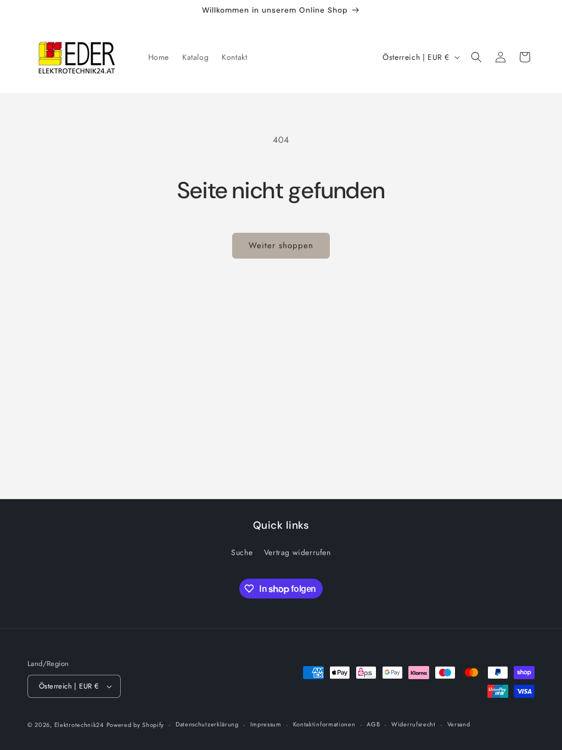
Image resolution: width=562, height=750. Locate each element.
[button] (476, 57)
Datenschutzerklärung (207, 724)
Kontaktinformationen (324, 724)
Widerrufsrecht (413, 724)
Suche (241, 552)
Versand (458, 724)
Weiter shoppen (281, 245)
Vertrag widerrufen (297, 552)
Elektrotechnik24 (79, 724)
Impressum (266, 724)
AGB (373, 724)
